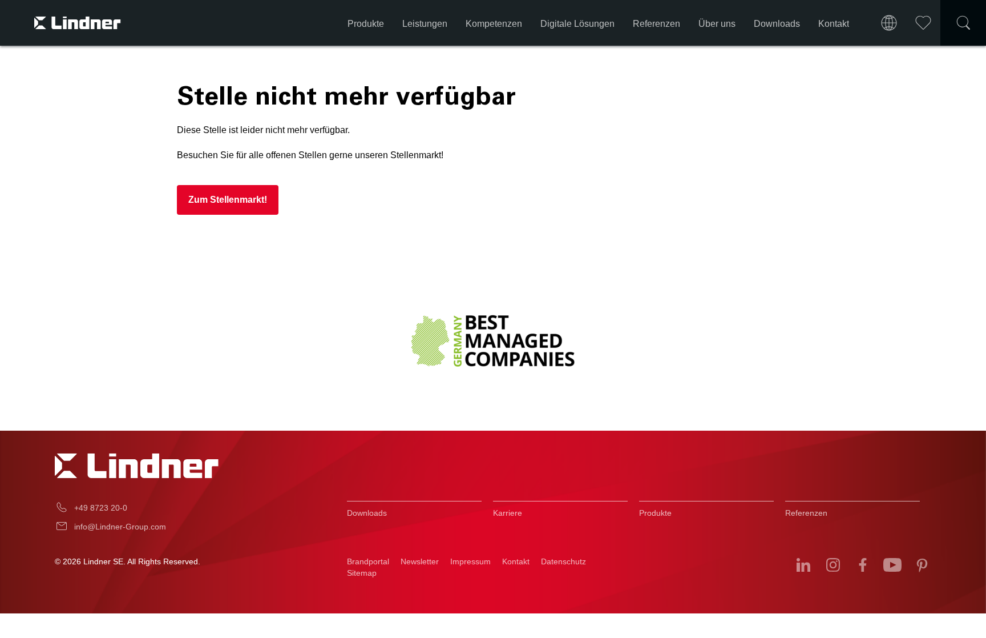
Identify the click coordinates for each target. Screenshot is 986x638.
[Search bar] (963, 23)
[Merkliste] (923, 23)
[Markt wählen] (889, 23)
